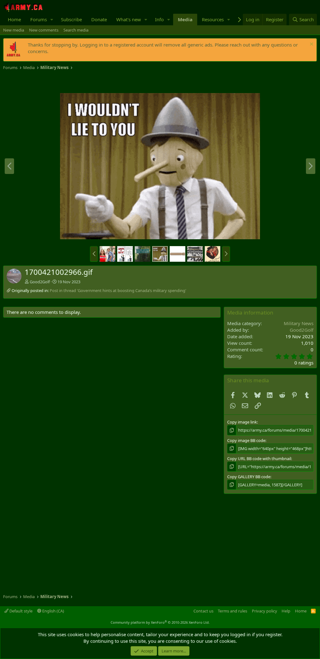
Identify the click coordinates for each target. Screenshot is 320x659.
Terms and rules (232, 611)
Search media (75, 30)
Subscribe (71, 19)
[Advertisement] (76, 81)
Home (14, 19)
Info (159, 19)
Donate (99, 19)
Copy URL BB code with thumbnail (259, 458)
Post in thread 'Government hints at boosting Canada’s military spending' (118, 290)
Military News (298, 323)
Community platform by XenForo (160, 622)
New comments (43, 30)
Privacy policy (264, 611)
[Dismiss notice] (310, 45)
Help (286, 611)
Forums (38, 19)
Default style (20, 611)
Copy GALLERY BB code (248, 476)
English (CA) (52, 611)
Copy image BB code (246, 440)
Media (185, 19)
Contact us (203, 611)
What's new (128, 19)
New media (13, 30)
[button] (52, 19)
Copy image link (242, 422)
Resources (213, 19)
